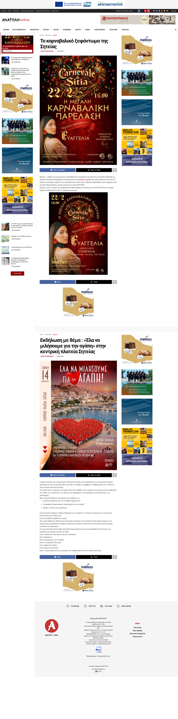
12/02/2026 (60, 51)
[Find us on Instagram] (148, 11)
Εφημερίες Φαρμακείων (28, 11)
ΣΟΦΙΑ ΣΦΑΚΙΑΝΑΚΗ (47, 51)
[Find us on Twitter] (142, 11)
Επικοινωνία (55, 11)
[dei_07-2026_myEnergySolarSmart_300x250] (17, 143)
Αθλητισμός (99, 30)
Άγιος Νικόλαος (18, 30)
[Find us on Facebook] (139, 11)
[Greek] (154, 11)
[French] (159, 11)
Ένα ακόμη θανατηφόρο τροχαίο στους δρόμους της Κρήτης (21, 58)
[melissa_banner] (17, 114)
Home (41, 35)
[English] (156, 11)
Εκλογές (125, 30)
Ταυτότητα (138, 628)
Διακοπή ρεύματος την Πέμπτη (21, 247)
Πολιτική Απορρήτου (137, 634)
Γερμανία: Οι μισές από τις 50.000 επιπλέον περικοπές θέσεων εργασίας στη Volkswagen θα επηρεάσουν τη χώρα (21, 72)
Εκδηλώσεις (16, 11)
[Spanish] (167, 11)
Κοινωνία (67, 30)
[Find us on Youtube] (145, 11)
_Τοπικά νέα (48, 35)
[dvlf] (17, 173)
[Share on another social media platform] (114, 170)
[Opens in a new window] (98, 672)
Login (174, 11)
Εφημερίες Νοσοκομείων (43, 11)
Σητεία (46, 30)
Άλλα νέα (113, 30)
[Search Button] (175, 30)
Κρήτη (78, 30)
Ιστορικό (4, 11)
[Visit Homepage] (16, 20)
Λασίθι (56, 30)
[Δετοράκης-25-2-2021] (17, 214)
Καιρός (10, 11)
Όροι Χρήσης (137, 631)
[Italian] (164, 11)
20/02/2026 (60, 356)
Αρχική (6, 30)
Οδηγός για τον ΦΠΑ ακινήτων (21, 236)
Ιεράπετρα (34, 30)
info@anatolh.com (103, 656)
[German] (162, 11)
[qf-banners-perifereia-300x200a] (17, 202)
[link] (80, 180)
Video (87, 30)
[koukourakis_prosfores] (137, 24)
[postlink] (17, 43)
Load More (17, 273)
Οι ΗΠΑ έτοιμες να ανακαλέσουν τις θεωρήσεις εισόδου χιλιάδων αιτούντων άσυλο (22, 225)
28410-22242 (102, 632)
